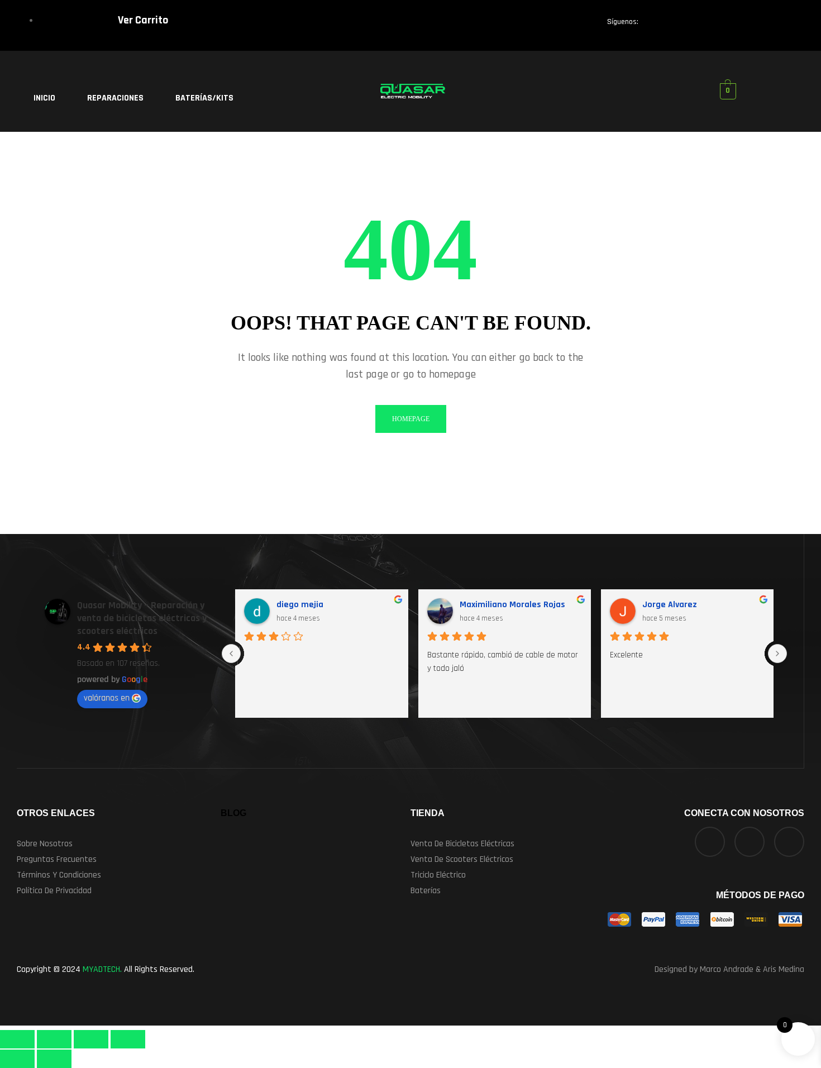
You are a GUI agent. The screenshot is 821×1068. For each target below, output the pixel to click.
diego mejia (299, 605)
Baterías (425, 891)
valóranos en (107, 698)
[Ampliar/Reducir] (17, 1039)
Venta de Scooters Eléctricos (461, 859)
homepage (410, 419)
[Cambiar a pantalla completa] (54, 1039)
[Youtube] (773, 25)
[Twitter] (696, 25)
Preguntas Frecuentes (57, 859)
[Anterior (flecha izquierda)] (17, 1059)
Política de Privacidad (54, 891)
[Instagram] (735, 25)
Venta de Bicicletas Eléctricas (462, 844)
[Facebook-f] (658, 25)
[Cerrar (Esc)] (128, 1039)
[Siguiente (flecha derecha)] (54, 1059)
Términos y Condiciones (59, 875)
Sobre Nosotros (45, 844)
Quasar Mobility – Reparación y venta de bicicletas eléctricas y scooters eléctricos (142, 618)
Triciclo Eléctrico (438, 875)
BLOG (233, 813)
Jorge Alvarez (669, 605)
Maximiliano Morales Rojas (512, 605)
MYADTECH (101, 969)
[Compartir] (91, 1039)
